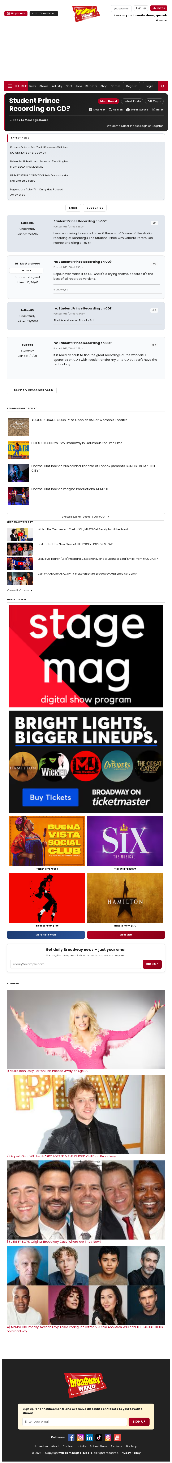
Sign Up (139, 1421)
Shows (43, 86)
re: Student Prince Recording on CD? (82, 262)
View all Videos (18, 590)
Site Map (131, 1446)
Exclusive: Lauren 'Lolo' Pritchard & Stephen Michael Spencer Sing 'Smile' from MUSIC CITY (98, 559)
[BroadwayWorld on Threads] (108, 1437)
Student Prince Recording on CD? (80, 221)
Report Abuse (139, 109)
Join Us (82, 1446)
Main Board (108, 101)
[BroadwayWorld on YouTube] (117, 1437)
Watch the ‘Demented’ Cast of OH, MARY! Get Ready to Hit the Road (83, 529)
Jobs (79, 86)
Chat (69, 86)
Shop (103, 86)
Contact (68, 1446)
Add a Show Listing (43, 13)
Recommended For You (23, 408)
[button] (163, 86)
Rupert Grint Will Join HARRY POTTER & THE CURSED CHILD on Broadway (61, 1156)
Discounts (126, 934)
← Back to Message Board (28, 120)
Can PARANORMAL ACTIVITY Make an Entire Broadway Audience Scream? (87, 574)
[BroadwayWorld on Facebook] (71, 1437)
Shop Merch (18, 13)
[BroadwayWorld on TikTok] (99, 1437)
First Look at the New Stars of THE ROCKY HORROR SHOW (75, 544)
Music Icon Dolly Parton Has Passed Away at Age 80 (47, 1071)
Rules (160, 109)
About (55, 1446)
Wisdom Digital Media (76, 1453)
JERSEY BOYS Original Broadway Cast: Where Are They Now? (54, 1242)
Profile (26, 270)
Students (91, 86)
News (32, 86)
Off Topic (154, 101)
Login (149, 86)
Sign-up (141, 8)
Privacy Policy (130, 1453)
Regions (116, 1446)
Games (115, 86)
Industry (57, 86)
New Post (99, 109)
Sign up (152, 964)
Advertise (41, 1446)
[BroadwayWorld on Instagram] (80, 1437)
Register (131, 86)
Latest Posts (132, 101)
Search (118, 109)
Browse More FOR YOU (83, 517)
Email (73, 208)
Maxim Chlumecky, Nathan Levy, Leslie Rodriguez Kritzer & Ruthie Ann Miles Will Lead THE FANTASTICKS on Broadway (85, 1329)
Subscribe (94, 208)
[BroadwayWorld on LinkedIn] (89, 1437)
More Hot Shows (45, 934)
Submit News (99, 1446)
